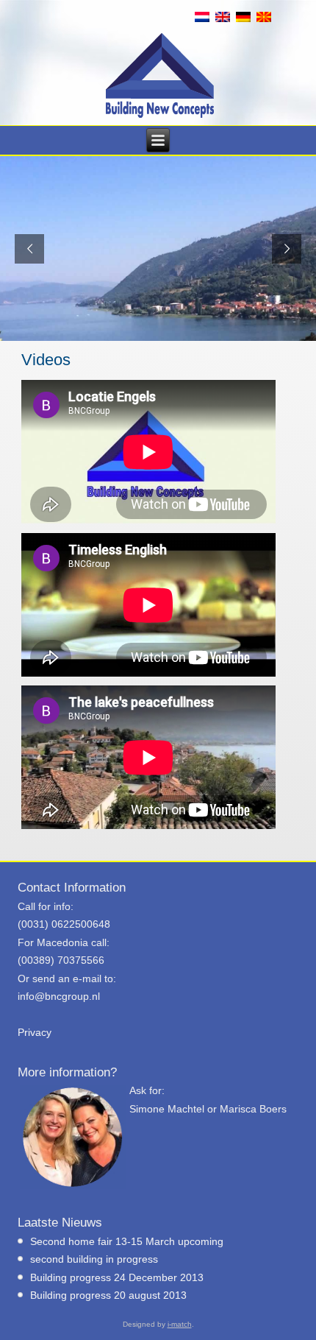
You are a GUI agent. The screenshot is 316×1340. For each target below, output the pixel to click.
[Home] (160, 75)
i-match (180, 1324)
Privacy (34, 1032)
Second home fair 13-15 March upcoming (126, 1241)
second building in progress (94, 1259)
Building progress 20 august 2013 (108, 1295)
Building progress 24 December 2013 (117, 1277)
